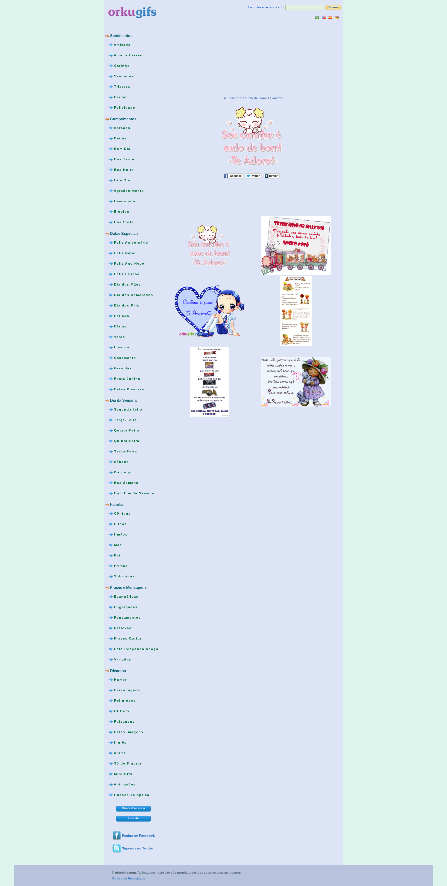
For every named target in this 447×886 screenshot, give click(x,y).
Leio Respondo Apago (136, 649)
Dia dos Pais (126, 305)
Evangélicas (126, 596)
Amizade (122, 45)
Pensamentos (127, 617)
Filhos (120, 524)
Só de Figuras (127, 763)
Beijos (120, 138)
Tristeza (121, 86)
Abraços (121, 128)
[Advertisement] (205, 57)
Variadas (122, 659)
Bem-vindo (124, 201)
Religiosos (124, 700)
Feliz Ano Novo (129, 263)
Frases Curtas (127, 638)
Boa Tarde (123, 159)
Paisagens (124, 721)
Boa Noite (123, 170)
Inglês (120, 742)
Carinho (121, 65)
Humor (120, 679)
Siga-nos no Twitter (137, 848)
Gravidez (122, 368)
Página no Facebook (138, 835)
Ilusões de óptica (131, 795)
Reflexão (122, 628)
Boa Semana (126, 482)
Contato (133, 818)
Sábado (121, 461)
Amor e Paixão (128, 55)
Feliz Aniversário (130, 242)
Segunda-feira (127, 409)
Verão (119, 336)
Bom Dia (122, 149)
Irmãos (120, 534)
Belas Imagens (128, 732)
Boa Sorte (123, 222)
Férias (120, 326)
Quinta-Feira (126, 440)
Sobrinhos (124, 576)
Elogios (121, 211)
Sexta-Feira (125, 451)
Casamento (124, 357)
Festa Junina (126, 378)
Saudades (123, 76)
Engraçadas (125, 607)
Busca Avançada (133, 808)
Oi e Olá (121, 180)
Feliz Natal (124, 253)
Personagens (126, 690)
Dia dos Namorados (133, 294)
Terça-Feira (125, 419)
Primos (120, 566)
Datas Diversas (128, 389)
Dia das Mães (127, 284)
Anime (119, 753)
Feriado (121, 315)
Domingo (122, 472)
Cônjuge (122, 513)
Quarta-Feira (126, 430)
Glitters (121, 711)
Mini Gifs (122, 774)
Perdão (120, 97)
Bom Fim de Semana (133, 493)
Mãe (117, 545)
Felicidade (124, 107)
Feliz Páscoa (126, 274)
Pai (116, 555)
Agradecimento (128, 190)
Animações (124, 784)
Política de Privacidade (128, 878)
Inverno (121, 347)
